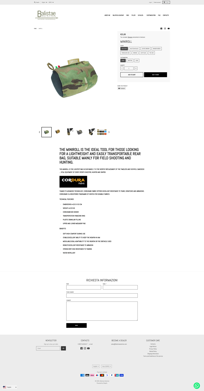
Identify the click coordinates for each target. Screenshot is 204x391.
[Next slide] (108, 132)
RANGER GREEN (156, 48)
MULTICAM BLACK (134, 48)
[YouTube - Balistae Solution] (168, 28)
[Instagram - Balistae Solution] (165, 28)
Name (67, 284)
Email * (104, 284)
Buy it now (155, 75)
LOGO (137, 60)
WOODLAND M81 (126, 53)
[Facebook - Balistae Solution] (161, 28)
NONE (123, 60)
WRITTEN (130, 60)
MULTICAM (124, 48)
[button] (9, 387)
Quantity (122, 65)
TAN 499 (151, 53)
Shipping (130, 37)
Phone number (70, 292)
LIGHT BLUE (143, 53)
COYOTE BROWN (145, 48)
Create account (157, 2)
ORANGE (135, 53)
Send (76, 325)
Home (35, 28)
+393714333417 (82, 344)
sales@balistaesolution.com (119, 344)
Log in (150, 2)
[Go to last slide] (39, 132)
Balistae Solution (104, 381)
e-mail (91, 344)
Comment (68, 300)
